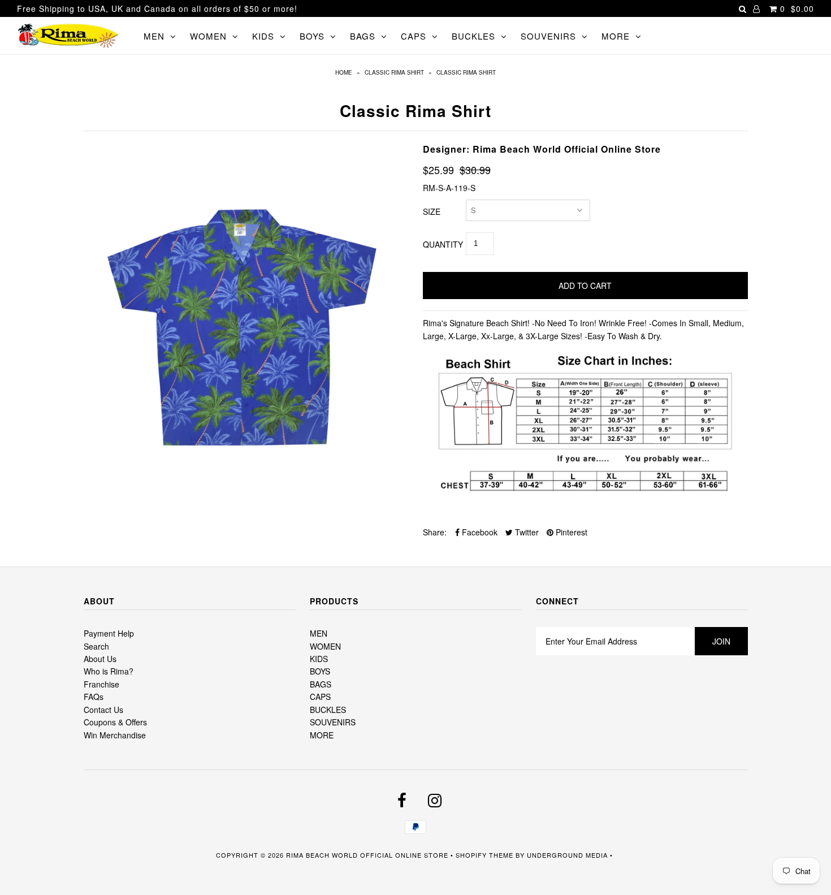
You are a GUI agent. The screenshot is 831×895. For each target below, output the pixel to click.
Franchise (101, 684)
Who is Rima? (108, 671)
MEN (154, 36)
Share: (435, 532)
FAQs (93, 696)
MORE (615, 36)
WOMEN (208, 36)
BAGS (362, 36)
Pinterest (570, 532)
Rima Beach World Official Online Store (367, 854)
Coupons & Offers (115, 722)
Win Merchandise (115, 735)
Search (96, 646)
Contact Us (103, 709)
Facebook (478, 532)
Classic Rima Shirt (394, 72)
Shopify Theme (484, 854)
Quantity (443, 244)
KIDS (263, 36)
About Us (100, 658)
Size (431, 211)
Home (343, 72)
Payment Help (109, 633)
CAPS (413, 36)
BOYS (312, 36)
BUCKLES (473, 36)
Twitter (526, 532)
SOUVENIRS (548, 36)
